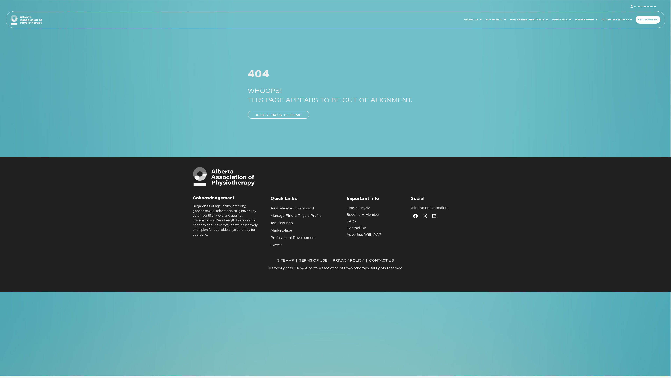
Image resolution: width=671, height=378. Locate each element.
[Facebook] (415, 216)
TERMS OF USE (313, 260)
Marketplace (281, 230)
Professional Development (293, 237)
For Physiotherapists (527, 19)
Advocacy (560, 19)
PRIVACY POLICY (348, 260)
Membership (584, 19)
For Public (494, 19)
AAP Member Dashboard (292, 208)
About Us (471, 19)
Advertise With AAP (616, 19)
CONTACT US (381, 260)
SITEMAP (285, 260)
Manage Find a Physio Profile (296, 215)
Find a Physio (358, 207)
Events (276, 245)
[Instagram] (425, 216)
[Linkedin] (434, 216)
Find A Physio (648, 19)
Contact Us (356, 227)
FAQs (351, 221)
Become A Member (363, 214)
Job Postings (281, 222)
